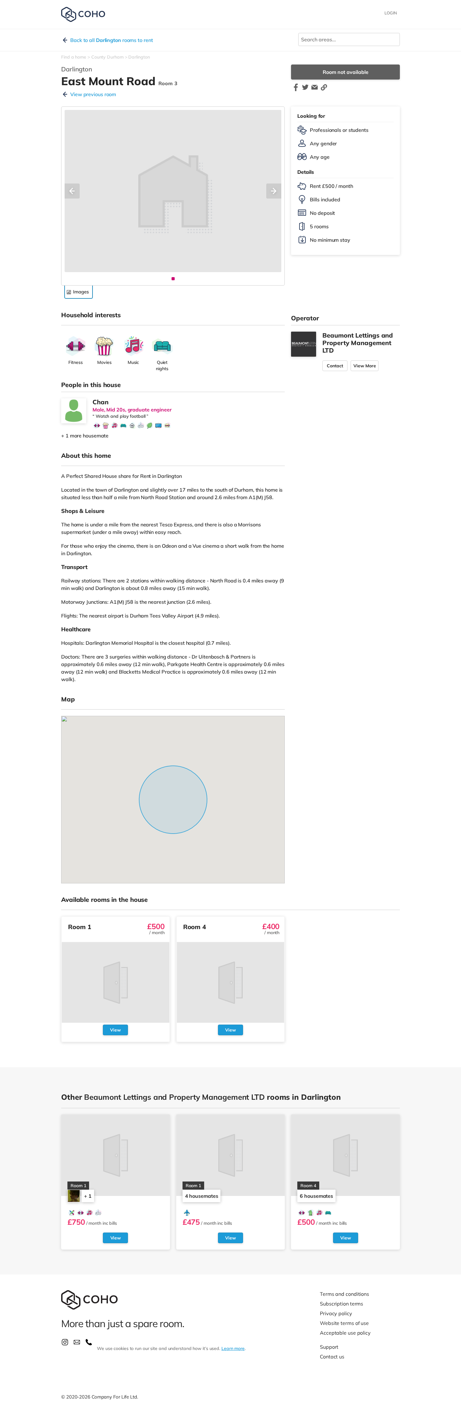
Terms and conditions (344, 1294)
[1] (173, 278)
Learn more (233, 1348)
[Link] (324, 90)
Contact (335, 366)
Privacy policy (336, 1313)
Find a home (73, 57)
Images (80, 292)
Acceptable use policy (345, 1333)
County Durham (107, 57)
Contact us (332, 1356)
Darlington (139, 57)
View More (364, 366)
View (115, 1030)
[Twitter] (305, 90)
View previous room (93, 94)
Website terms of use (344, 1323)
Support (329, 1347)
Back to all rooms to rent (111, 40)
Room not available (345, 72)
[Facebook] (295, 90)
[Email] (314, 90)
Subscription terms (341, 1303)
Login (390, 12)
